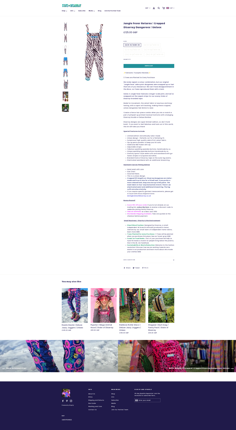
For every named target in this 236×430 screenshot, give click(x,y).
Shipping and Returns (96, 400)
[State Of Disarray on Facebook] (63, 401)
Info (72, 11)
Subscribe (81, 11)
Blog (99, 11)
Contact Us (92, 410)
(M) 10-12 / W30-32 (151, 45)
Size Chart (131, 172)
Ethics (90, 397)
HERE (138, 232)
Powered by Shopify (68, 405)
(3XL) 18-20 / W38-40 (154, 54)
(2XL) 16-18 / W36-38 (133, 54)
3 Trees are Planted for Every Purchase (139, 77)
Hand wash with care (135, 169)
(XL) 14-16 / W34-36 (152, 50)
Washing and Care (95, 406)
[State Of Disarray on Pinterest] (67, 401)
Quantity (127, 59)
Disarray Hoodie (130, 117)
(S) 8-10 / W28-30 (132, 45)
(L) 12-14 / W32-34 (132, 50)
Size (125, 41)
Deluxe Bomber (145, 117)
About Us (91, 394)
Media (91, 11)
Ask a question (129, 260)
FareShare (145, 243)
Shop (64, 11)
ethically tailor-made (151, 136)
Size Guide (92, 403)
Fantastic (129, 73)
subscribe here (143, 207)
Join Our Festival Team (112, 11)
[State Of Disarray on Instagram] (71, 401)
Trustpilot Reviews (141, 73)
